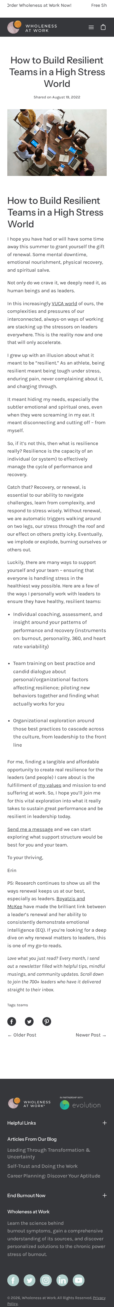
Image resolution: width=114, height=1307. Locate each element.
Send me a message (30, 829)
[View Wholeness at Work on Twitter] (29, 1280)
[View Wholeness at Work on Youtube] (78, 1280)
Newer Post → (91, 1035)
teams (22, 1005)
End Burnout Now (26, 1195)
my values (49, 785)
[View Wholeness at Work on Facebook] (13, 1280)
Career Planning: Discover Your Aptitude (53, 1176)
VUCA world (64, 303)
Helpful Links (21, 1123)
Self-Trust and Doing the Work (42, 1166)
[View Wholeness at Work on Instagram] (46, 1280)
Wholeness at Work (39, 1298)
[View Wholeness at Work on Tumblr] (62, 1280)
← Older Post (21, 1035)
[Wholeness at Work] (32, 27)
